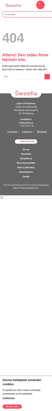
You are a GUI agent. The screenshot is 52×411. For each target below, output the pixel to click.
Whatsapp (42, 132)
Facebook (12, 132)
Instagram (27, 132)
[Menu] (48, 4)
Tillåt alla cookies (12, 406)
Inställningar (9, 398)
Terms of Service (27, 188)
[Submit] (47, 76)
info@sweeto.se (26, 122)
